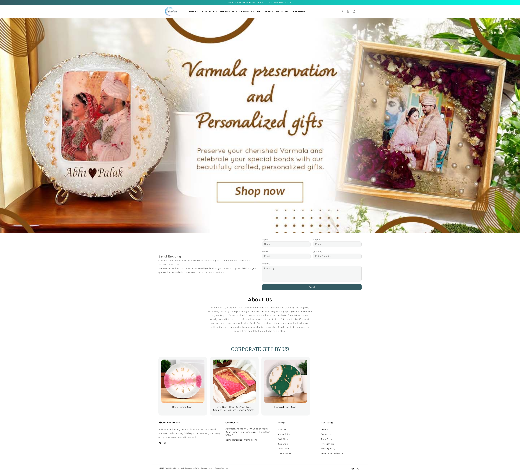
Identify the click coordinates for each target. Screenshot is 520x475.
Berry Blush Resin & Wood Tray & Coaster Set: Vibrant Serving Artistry (234, 408)
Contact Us (326, 434)
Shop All (282, 429)
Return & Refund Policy (332, 453)
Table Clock (283, 448)
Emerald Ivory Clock (285, 406)
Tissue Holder (284, 453)
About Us (325, 429)
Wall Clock (283, 439)
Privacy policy (206, 468)
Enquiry (266, 263)
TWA (197, 468)
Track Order (326, 439)
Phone (316, 239)
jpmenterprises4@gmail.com (241, 439)
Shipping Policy (328, 448)
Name (265, 239)
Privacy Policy (327, 444)
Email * (265, 251)
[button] (209, 11)
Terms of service (221, 468)
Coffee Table (284, 434)
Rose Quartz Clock (182, 406)
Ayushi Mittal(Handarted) (175, 468)
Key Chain (283, 444)
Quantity (317, 251)
